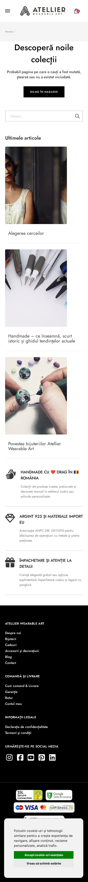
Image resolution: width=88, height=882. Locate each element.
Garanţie (11, 691)
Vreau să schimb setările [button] (44, 863)
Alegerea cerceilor (26, 233)
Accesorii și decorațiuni (22, 650)
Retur (9, 697)
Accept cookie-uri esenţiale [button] (44, 855)
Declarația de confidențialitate (26, 726)
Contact (10, 662)
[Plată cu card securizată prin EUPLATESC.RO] (44, 806)
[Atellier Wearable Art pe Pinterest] (41, 757)
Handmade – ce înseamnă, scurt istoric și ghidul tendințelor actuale (41, 338)
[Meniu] (8, 11)
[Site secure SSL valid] (29, 793)
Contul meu (13, 703)
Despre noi (13, 633)
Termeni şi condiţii (18, 732)
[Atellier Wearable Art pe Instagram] (9, 757)
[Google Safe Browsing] (59, 793)
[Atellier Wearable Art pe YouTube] (31, 757)
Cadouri (11, 645)
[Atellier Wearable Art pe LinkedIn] (52, 757)
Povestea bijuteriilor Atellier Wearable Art (34, 446)
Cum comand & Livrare (22, 685)
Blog (8, 656)
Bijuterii (10, 639)
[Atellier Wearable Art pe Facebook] (20, 757)
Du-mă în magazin (44, 92)
